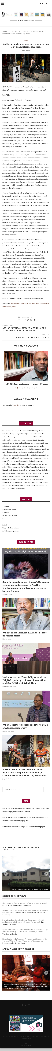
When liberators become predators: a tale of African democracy (25, 726)
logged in (15, 405)
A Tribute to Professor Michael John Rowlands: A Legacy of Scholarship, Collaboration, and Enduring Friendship (24, 772)
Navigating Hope (18, 943)
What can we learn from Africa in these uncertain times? (24, 634)
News (14, 31)
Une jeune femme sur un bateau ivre (18, 905)
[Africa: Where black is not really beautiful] (26, 366)
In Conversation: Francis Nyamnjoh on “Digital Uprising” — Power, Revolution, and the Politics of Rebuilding (24, 680)
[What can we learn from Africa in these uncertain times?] (26, 614)
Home (4, 31)
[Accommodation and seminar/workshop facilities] (26, 873)
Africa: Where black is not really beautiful (26, 384)
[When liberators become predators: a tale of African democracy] (26, 706)
